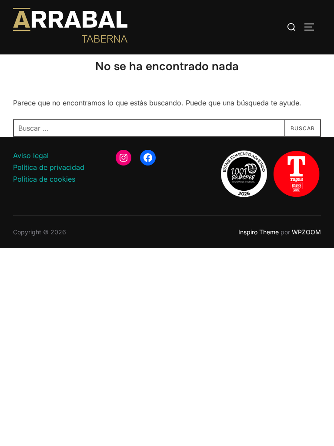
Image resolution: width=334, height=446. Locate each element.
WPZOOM (306, 232)
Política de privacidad (48, 167)
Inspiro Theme (258, 232)
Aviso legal (31, 155)
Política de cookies (44, 179)
